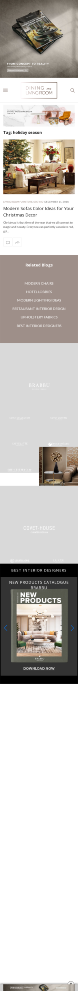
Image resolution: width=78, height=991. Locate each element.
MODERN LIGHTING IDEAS (39, 300)
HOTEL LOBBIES (39, 292)
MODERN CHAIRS (39, 283)
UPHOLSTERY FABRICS (39, 317)
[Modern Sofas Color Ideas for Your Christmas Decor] (39, 167)
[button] (72, 628)
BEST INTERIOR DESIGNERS (39, 326)
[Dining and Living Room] (39, 90)
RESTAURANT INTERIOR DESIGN (39, 308)
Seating (38, 201)
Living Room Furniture (17, 201)
